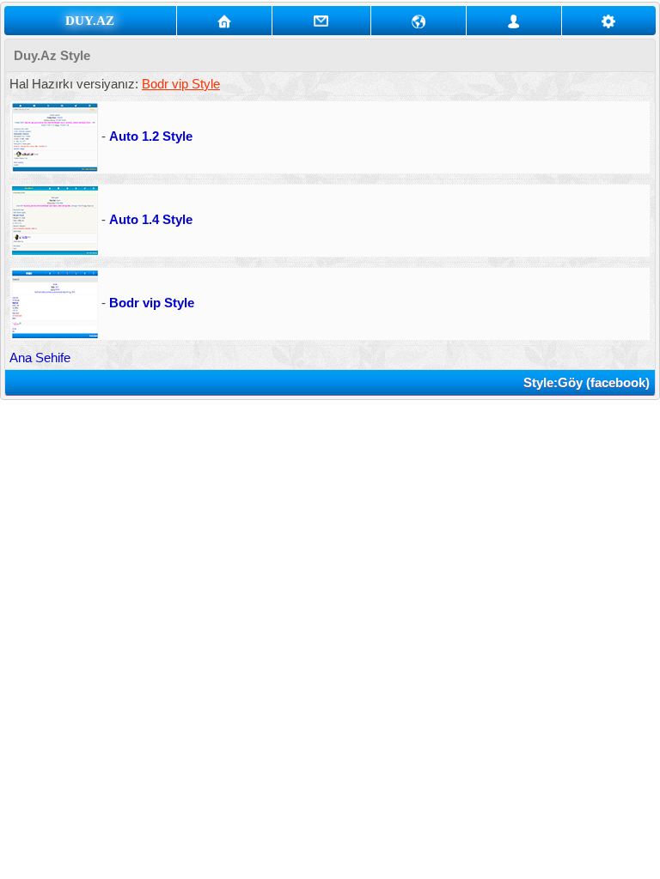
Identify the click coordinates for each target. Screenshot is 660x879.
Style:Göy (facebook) (586, 382)
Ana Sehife (39, 357)
